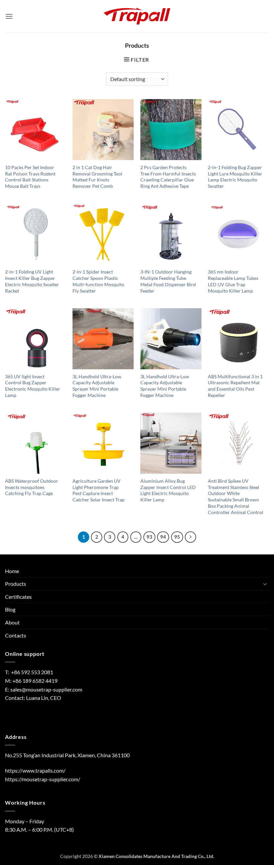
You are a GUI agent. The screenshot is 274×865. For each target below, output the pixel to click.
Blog (10, 609)
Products (15, 583)
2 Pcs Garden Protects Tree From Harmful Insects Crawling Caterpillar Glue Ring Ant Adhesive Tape (168, 176)
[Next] (190, 537)
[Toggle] (265, 584)
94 (163, 537)
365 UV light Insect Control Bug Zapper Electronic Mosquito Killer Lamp (32, 386)
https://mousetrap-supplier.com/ (42, 779)
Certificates (18, 596)
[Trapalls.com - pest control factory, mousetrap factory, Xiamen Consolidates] (137, 16)
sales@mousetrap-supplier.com (46, 689)
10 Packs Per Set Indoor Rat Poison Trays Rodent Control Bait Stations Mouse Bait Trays (30, 176)
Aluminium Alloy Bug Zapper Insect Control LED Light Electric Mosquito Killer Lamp (168, 490)
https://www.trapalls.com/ (35, 770)
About (12, 622)
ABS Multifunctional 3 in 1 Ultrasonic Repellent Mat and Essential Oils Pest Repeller (235, 386)
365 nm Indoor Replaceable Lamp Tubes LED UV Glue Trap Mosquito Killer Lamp (233, 281)
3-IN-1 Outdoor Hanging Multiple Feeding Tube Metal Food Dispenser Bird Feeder (168, 281)
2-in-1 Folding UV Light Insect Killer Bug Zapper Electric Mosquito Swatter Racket (32, 281)
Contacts (15, 635)
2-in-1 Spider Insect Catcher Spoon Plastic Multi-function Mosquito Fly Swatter (98, 281)
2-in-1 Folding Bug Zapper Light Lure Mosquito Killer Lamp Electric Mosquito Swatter (235, 176)
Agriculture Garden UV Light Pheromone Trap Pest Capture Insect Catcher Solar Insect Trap (99, 490)
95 (177, 537)
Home (12, 571)
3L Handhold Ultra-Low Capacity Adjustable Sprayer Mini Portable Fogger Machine (97, 386)
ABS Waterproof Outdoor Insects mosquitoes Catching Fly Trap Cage (31, 487)
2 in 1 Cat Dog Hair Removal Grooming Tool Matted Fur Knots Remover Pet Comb (97, 176)
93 (149, 537)
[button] (9, 16)
